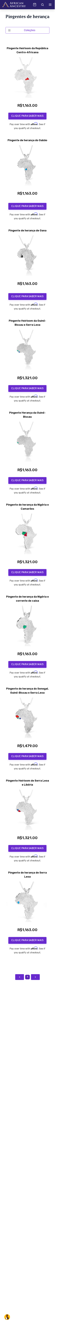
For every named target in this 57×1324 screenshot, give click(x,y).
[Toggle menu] (50, 5)
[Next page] (35, 977)
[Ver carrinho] (34, 4)
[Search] (42, 4)
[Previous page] (19, 977)
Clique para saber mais (27, 116)
